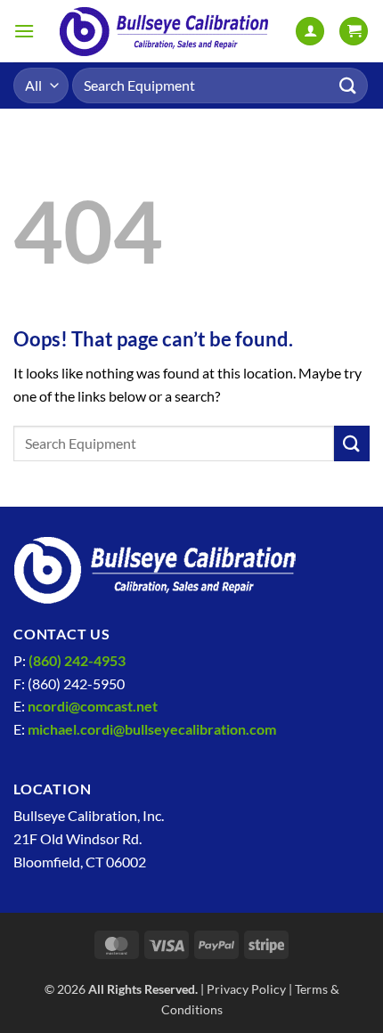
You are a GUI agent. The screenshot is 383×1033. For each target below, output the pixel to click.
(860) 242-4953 (77, 660)
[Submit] (348, 85)
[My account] (310, 31)
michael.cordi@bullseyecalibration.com (152, 728)
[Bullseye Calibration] (164, 31)
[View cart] (353, 31)
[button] (24, 31)
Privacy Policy (246, 988)
